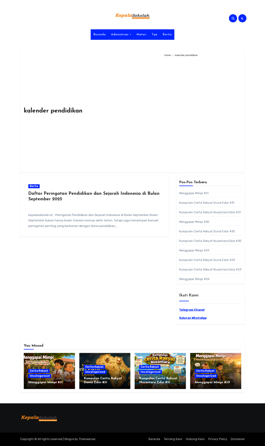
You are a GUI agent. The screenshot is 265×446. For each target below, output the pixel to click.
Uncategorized (40, 375)
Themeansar (87, 439)
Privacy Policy (217, 439)
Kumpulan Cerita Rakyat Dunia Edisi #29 (207, 260)
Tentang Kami (173, 439)
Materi (141, 34)
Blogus (69, 439)
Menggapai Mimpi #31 (194, 193)
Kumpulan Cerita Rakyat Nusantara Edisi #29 (210, 269)
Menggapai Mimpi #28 (194, 279)
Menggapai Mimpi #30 (194, 222)
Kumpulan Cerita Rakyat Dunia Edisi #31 (207, 202)
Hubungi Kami (195, 439)
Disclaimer (238, 439)
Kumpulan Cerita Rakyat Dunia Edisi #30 (207, 231)
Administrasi (120, 34)
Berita (167, 34)
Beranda (99, 34)
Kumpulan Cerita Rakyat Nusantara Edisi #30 (210, 241)
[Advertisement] (202, 113)
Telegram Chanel (192, 310)
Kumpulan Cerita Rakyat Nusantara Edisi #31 (210, 212)
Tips (154, 34)
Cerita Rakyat (39, 370)
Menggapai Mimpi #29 (194, 250)
